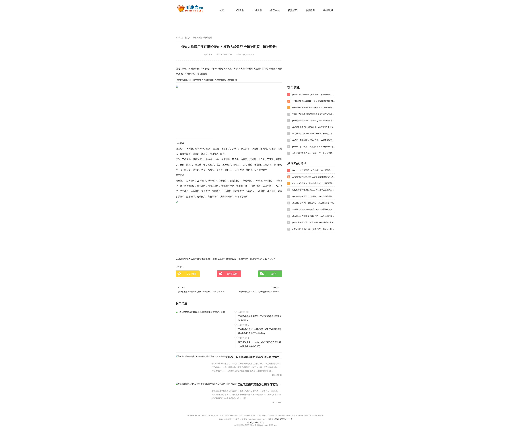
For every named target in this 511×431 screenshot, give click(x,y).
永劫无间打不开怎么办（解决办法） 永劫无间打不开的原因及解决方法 (311, 153)
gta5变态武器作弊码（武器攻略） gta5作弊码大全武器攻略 (311, 94)
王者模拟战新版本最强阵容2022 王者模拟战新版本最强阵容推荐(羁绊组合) (259, 331)
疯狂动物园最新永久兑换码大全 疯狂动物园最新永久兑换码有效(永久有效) (311, 107)
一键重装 (257, 10)
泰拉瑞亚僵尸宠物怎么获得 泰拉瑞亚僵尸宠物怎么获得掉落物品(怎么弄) (259, 384)
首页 (221, 10)
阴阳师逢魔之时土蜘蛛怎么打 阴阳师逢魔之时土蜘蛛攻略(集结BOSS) (259, 344)
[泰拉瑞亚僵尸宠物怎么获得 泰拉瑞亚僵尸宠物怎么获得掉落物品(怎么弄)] (206, 384)
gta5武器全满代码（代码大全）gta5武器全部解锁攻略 (311, 127)
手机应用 (328, 10)
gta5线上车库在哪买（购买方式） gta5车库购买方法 (311, 140)
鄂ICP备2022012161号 (283, 419)
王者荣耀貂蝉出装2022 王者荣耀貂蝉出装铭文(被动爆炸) (259, 318)
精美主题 (275, 10)
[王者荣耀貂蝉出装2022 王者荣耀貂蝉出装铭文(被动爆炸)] (200, 312)
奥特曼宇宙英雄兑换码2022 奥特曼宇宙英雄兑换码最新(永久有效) (311, 114)
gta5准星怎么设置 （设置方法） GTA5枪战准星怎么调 (311, 147)
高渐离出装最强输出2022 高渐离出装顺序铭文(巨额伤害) (253, 357)
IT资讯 (193, 38)
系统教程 (310, 10)
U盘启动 (239, 10)
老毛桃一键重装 (192, 8)
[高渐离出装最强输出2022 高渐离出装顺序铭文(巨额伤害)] (200, 356)
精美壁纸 (292, 10)
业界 (200, 38)
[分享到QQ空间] (188, 273)
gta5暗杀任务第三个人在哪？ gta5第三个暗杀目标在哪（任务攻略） (311, 120)
